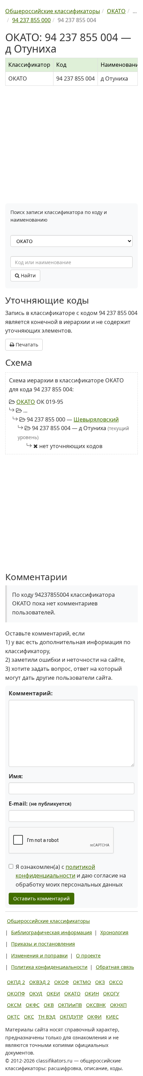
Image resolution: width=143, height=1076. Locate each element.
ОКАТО (25, 402)
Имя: (16, 776)
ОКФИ (94, 1016)
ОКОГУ (111, 993)
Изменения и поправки (39, 955)
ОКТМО (82, 982)
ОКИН (92, 993)
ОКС (29, 1016)
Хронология (114, 932)
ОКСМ (14, 1005)
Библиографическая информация (51, 932)
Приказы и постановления (43, 943)
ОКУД (35, 993)
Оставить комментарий (41, 898)
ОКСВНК (96, 1005)
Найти (27, 275)
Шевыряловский (96, 419)
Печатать (26, 344)
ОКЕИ (53, 993)
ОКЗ (100, 982)
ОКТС (13, 1016)
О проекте (88, 955)
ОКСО (116, 982)
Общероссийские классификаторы (48, 921)
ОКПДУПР (71, 1016)
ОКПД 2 (16, 982)
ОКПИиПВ (70, 1005)
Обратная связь (115, 967)
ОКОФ (61, 982)
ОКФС (33, 1005)
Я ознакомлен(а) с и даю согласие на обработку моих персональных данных (71, 875)
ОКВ (49, 1005)
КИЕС (112, 1016)
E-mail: (40, 803)
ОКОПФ (16, 993)
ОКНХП (118, 1005)
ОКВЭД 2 (39, 982)
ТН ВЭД (47, 1016)
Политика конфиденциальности (49, 967)
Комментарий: (31, 693)
